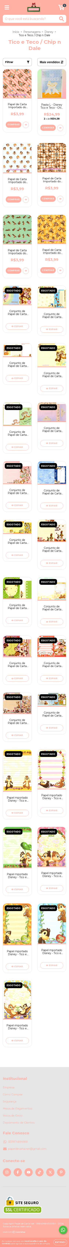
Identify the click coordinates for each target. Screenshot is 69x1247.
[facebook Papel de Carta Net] (18, 1172)
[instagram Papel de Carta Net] (7, 1172)
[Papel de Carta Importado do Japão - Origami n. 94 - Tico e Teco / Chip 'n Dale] (60, 199)
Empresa (8, 1087)
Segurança (9, 1101)
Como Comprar (12, 1094)
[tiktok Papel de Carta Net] (39, 1172)
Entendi (60, 1242)
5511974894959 (18, 1141)
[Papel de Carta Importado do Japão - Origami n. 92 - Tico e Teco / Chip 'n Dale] (60, 270)
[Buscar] (61, 18)
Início (16, 32)
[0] (61, 8)
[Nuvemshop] (14, 1232)
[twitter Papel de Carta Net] (50, 1172)
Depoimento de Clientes (18, 1122)
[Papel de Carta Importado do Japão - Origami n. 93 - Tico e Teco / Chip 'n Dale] (26, 271)
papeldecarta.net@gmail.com (27, 1148)
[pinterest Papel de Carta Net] (61, 1172)
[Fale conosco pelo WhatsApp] (63, 1230)
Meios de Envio (12, 1115)
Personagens (31, 32)
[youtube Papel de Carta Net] (28, 1172)
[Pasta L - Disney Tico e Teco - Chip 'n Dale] (60, 128)
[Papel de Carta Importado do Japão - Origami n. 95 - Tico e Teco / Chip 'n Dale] (26, 199)
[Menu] (7, 7)
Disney (49, 32)
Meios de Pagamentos (17, 1108)
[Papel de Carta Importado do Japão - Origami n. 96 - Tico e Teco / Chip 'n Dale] (26, 125)
